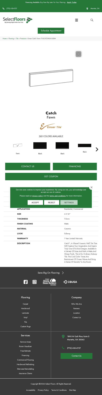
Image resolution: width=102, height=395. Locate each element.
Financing (75, 166)
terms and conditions (58, 196)
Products (23, 38)
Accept (35, 202)
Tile (17, 38)
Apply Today (71, 2)
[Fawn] (18, 145)
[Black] (40, 146)
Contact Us (27, 166)
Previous (5, 145)
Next (97, 145)
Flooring (11, 38)
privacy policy (37, 196)
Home (5, 38)
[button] (51, 31)
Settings (69, 202)
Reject (51, 202)
